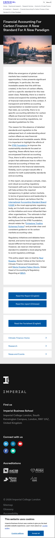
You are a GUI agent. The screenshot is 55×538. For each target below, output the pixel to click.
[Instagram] (13, 443)
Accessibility (10, 513)
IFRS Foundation (20, 145)
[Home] (14, 2)
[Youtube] (20, 443)
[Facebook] (5, 450)
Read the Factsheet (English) (27, 323)
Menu (48, 2)
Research (16, 9)
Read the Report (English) (27, 295)
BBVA (22, 273)
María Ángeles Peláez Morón (25, 267)
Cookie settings (18, 533)
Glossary (8, 509)
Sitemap (8, 504)
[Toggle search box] (44, 2)
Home (5, 6)
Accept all (36, 533)
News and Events (16, 354)
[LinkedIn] (5, 443)
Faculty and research (15, 6)
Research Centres (28, 6)
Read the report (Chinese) (27, 303)
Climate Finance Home (19, 337)
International (14, 202)
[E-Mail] (13, 450)
